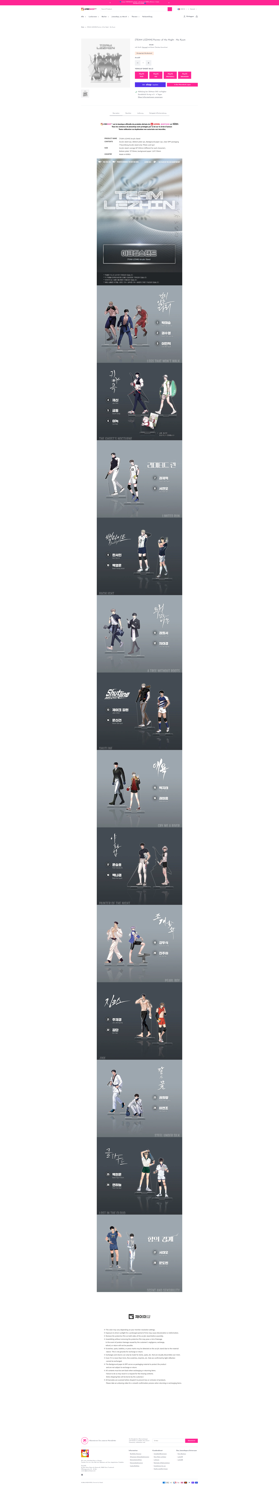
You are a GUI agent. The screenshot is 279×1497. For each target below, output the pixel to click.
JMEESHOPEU (88, 1481)
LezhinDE (180, 1458)
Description (116, 112)
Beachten (128, 112)
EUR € (183, 8)
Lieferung (140, 112)
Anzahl (137, 56)
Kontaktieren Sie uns (160, 1464)
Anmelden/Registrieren (160, 1452)
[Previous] (110, 2)
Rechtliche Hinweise (135, 1452)
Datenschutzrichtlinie (136, 1458)
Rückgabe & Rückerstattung (157, 112)
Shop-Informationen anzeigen (150, 96)
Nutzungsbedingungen (136, 1461)
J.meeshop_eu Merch (119, 15)
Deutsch (192, 8)
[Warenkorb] (197, 15)
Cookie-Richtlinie (134, 1464)
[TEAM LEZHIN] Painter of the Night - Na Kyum (101, 26)
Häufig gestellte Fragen (161, 1467)
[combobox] (136, 8)
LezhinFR (180, 1455)
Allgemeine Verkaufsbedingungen (139, 1455)
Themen (135, 15)
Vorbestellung (147, 15)
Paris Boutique (182, 1452)
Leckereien (93, 15)
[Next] (168, 2)
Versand (144, 46)
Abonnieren (191, 1439)
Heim (82, 26)
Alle (82, 15)
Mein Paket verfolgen (160, 1455)
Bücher (104, 15)
